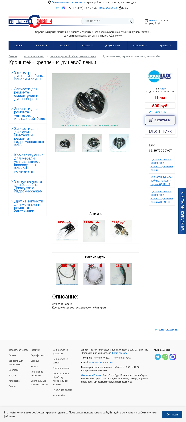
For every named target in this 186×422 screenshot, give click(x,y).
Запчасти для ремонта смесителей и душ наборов (26, 94)
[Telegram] (158, 357)
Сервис (86, 45)
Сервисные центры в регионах (67, 2)
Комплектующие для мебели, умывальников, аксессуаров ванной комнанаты (28, 163)
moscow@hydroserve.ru (101, 362)
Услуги (63, 45)
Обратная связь (61, 368)
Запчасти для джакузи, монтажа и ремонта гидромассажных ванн (29, 136)
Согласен (172, 414)
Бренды (164, 45)
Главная (19, 45)
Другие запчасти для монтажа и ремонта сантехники (28, 206)
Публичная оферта (62, 390)
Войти (125, 8)
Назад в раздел (168, 329)
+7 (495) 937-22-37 (85, 8)
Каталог (40, 45)
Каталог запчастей (18, 350)
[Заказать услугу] (182, 211)
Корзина (152, 20)
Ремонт (12, 386)
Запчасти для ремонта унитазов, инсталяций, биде (29, 114)
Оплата (12, 355)
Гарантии (35, 350)
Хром (163, 88)
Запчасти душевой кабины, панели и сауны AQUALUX (162, 181)
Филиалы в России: (91, 375)
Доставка (14, 370)
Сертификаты (140, 45)
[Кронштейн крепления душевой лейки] (91, 126)
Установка (14, 381)
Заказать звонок (108, 8)
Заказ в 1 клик (160, 131)
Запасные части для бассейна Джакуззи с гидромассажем (28, 186)
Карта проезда (120, 353)
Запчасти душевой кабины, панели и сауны (29, 75)
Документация (112, 45)
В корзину (162, 120)
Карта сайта (59, 395)
